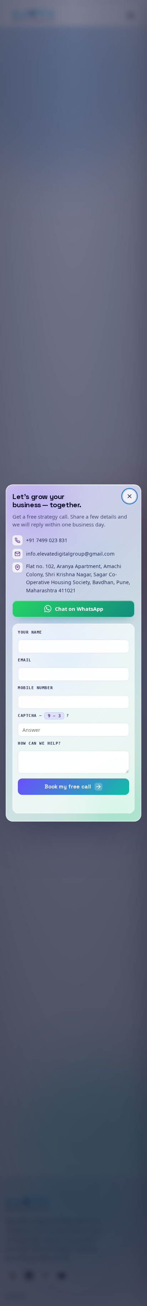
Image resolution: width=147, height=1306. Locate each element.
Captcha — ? (43, 715)
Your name (30, 632)
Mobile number (35, 688)
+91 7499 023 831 (46, 540)
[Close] (129, 496)
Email (24, 660)
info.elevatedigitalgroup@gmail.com (70, 553)
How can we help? (39, 743)
